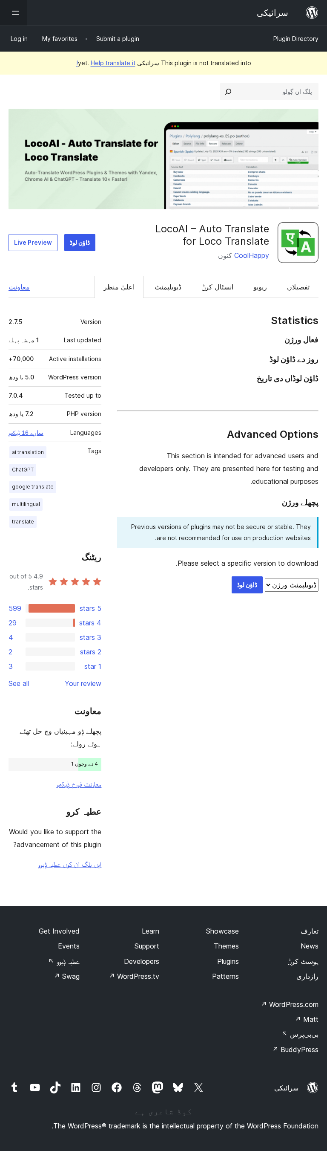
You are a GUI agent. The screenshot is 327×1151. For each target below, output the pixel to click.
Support (147, 946)
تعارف (309, 931)
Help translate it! (105, 63)
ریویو (260, 287)
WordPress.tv (134, 976)
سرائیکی (286, 1088)
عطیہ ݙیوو (64, 961)
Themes (226, 946)
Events (69, 946)
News (309, 946)
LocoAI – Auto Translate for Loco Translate (212, 235)
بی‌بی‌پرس (299, 1034)
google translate (33, 486)
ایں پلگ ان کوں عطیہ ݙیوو (69, 864)
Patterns (225, 976)
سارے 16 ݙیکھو (26, 432)
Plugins (228, 961)
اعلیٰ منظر (119, 287)
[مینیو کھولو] (13, 13)
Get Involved (59, 931)
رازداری (307, 976)
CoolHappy (251, 255)
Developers (141, 961)
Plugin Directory (295, 38)
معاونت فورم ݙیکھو (78, 784)
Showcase (222, 931)
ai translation (28, 452)
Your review (83, 683)
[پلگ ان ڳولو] (228, 91)
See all (19, 683)
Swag (67, 976)
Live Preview (33, 242)
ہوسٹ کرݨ (302, 961)
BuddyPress (295, 1049)
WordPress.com (289, 1004)
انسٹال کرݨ (217, 287)
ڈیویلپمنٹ (168, 287)
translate (23, 521)
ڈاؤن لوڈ (80, 242)
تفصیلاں (298, 287)
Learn (150, 931)
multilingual (26, 504)
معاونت (19, 287)
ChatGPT (23, 469)
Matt (306, 1019)
